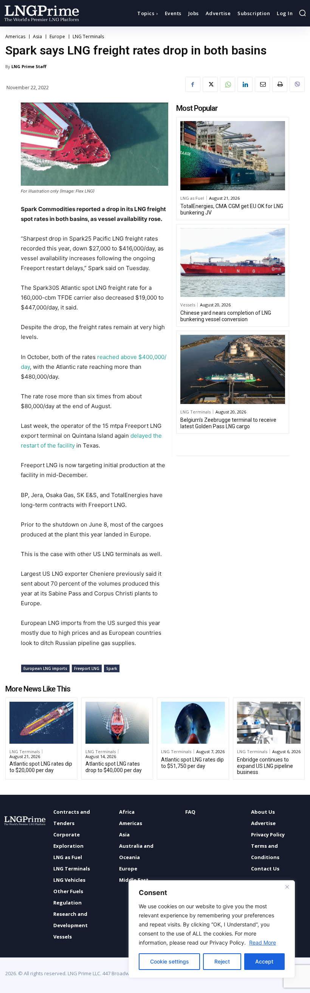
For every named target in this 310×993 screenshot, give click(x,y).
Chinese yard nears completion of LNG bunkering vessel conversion (225, 316)
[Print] (279, 84)
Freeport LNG (86, 668)
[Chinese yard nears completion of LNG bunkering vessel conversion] (232, 262)
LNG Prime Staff (28, 66)
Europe (57, 36)
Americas (15, 36)
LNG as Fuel (192, 198)
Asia (37, 36)
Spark (111, 668)
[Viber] (297, 84)
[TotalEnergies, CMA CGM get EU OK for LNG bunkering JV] (232, 155)
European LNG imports (45, 668)
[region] (212, 929)
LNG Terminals (88, 36)
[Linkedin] (245, 84)
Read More (262, 942)
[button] (302, 13)
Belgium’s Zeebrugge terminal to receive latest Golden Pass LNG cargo (228, 423)
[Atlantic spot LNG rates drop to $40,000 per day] (117, 723)
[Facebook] (192, 84)
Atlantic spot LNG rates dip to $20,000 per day (40, 767)
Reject (222, 961)
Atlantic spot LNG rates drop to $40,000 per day (113, 767)
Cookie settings (169, 961)
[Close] (286, 886)
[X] (210, 84)
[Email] (262, 84)
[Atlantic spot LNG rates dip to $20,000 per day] (41, 723)
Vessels (187, 305)
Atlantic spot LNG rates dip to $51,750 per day (192, 763)
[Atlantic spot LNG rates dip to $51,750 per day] (193, 723)
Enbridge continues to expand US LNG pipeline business (265, 766)
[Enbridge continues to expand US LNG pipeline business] (269, 723)
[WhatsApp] (227, 84)
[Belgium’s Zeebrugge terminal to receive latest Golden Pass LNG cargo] (232, 369)
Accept (264, 961)
